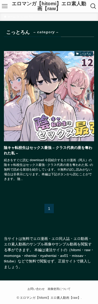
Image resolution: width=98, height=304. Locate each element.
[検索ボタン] (93, 6)
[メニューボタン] (5, 6)
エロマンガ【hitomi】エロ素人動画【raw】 (49, 6)
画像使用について (59, 288)
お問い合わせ (36, 288)
